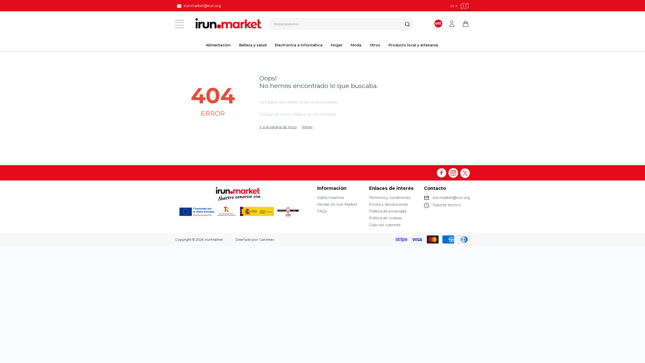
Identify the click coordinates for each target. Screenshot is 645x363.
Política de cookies (385, 218)
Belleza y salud (253, 45)
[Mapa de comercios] (464, 5)
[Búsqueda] (403, 24)
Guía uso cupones (384, 225)
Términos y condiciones (389, 197)
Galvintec (267, 239)
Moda (356, 45)
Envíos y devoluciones (388, 204)
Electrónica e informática (298, 45)
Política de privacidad (387, 211)
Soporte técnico (447, 205)
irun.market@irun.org (451, 197)
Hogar (336, 45)
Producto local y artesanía (413, 45)
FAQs (322, 211)
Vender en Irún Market (337, 204)
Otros (375, 45)
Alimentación (218, 45)
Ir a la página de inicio (278, 127)
